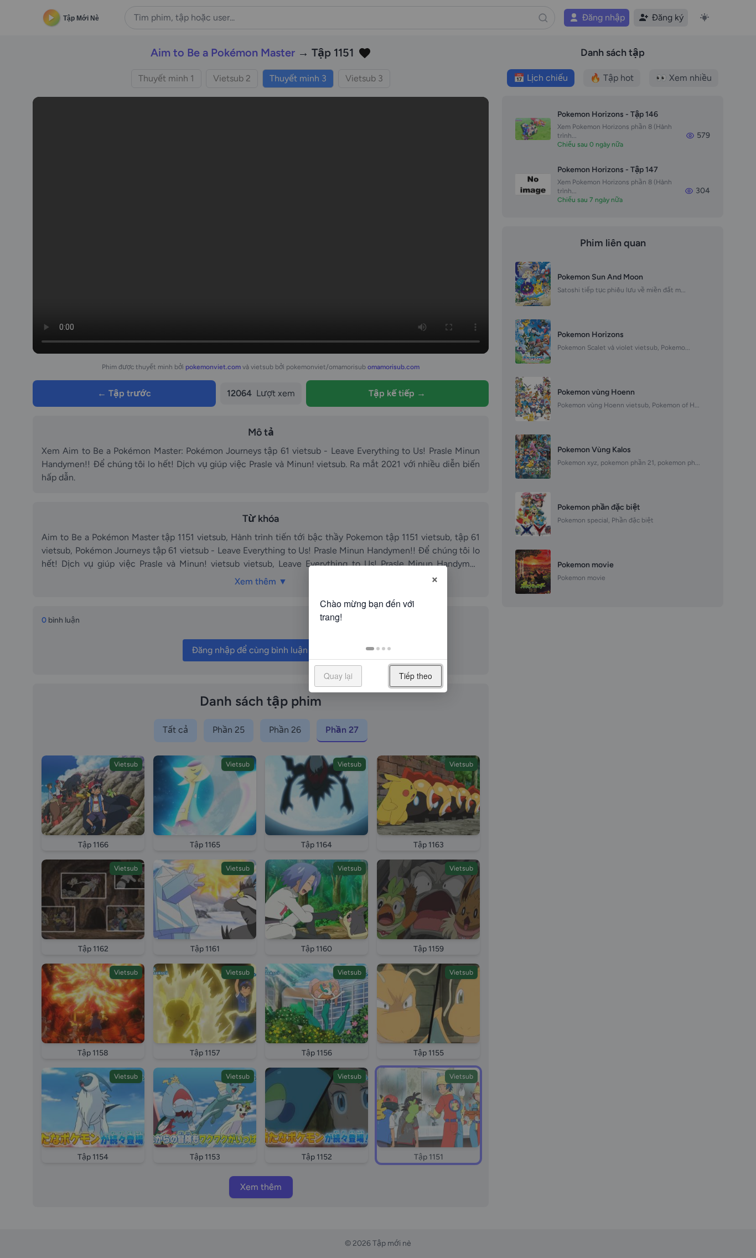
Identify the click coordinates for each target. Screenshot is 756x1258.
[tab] (370, 648)
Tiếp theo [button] (415, 675)
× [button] (434, 578)
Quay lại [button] (338, 675)
